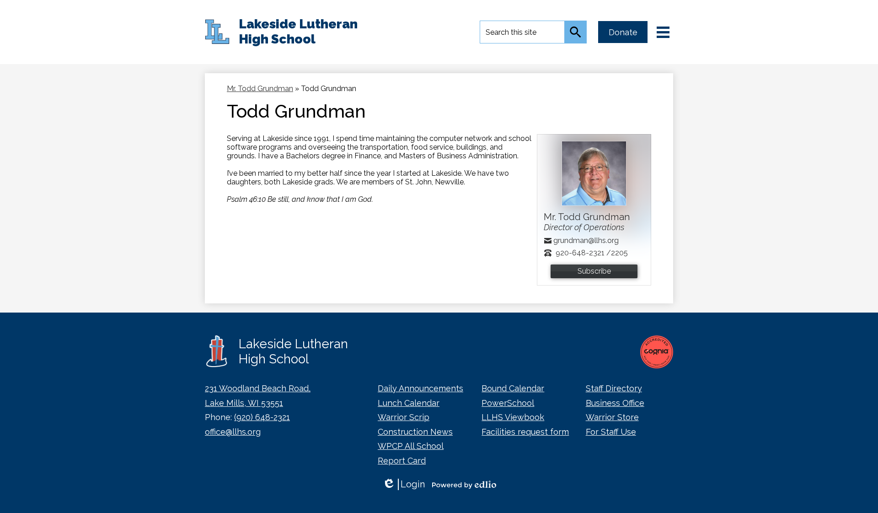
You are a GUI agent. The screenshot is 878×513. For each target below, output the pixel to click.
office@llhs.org (233, 432)
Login (403, 484)
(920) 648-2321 (262, 417)
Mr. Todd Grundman (260, 88)
